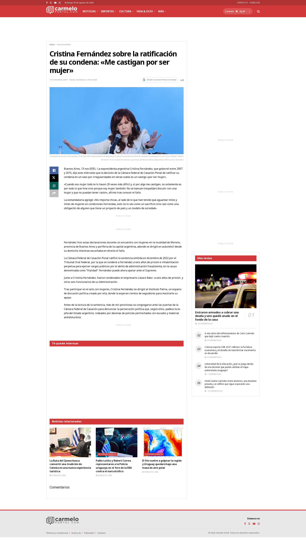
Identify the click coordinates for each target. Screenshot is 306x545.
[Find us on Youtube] (55, 3)
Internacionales (64, 44)
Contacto (101, 533)
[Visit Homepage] (61, 11)
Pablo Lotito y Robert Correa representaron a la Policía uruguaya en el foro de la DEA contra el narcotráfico (114, 466)
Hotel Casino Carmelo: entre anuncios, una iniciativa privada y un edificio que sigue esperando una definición (230, 384)
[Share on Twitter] (54, 178)
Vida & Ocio (145, 11)
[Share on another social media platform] (54, 193)
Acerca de (76, 533)
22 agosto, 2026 (104, 475)
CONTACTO (242, 2)
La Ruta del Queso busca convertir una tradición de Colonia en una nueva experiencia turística (70, 466)
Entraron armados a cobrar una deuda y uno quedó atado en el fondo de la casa (217, 315)
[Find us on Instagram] (60, 3)
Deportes (107, 11)
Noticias (89, 11)
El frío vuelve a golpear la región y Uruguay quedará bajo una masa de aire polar (162, 464)
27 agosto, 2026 (58, 475)
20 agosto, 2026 (151, 472)
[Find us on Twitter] (51, 3)
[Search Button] (258, 11)
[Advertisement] (116, 380)
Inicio (52, 44)
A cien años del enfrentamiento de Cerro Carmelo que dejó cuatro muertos (229, 335)
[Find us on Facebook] (46, 3)
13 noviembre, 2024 (58, 80)
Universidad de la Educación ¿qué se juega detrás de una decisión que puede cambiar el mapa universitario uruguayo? (229, 367)
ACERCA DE (255, 2)
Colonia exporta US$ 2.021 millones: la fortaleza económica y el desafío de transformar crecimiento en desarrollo (230, 350)
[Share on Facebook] (54, 170)
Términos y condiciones (57, 533)
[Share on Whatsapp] (54, 186)
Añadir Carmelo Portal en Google (161, 80)
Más (161, 11)
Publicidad (89, 533)
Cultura (125, 11)
